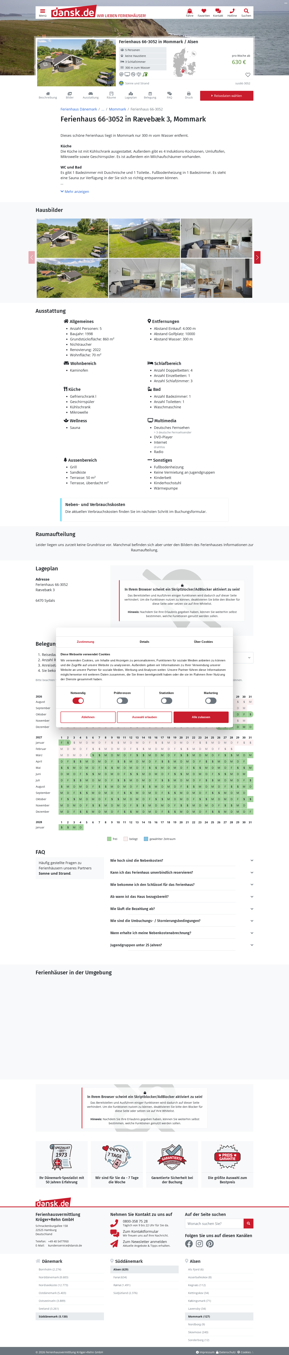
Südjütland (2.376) (125, 1293)
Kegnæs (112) (197, 1285)
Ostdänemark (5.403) (52, 1293)
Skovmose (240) (198, 1332)
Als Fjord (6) (195, 1269)
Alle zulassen (201, 717)
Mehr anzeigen (76, 191)
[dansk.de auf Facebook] (189, 1244)
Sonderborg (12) (198, 1340)
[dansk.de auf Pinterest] (210, 1244)
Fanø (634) (120, 1277)
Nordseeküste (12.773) (53, 1285)
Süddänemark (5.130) (53, 1316)
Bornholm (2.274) (50, 1269)
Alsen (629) (120, 1269)
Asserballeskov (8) (200, 1277)
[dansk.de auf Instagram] (199, 1244)
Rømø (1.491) (121, 1285)
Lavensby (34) (197, 1308)
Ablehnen (88, 717)
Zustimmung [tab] (85, 641)
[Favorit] (248, 75)
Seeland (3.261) (49, 1308)
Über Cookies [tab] (203, 641)
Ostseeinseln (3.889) (52, 1301)
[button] (43, 12)
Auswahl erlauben (144, 717)
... (102, 109)
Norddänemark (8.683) (53, 1277)
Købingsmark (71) (199, 1301)
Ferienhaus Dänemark (79, 109)
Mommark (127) (199, 1316)
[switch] (122, 701)
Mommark (117, 109)
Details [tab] (144, 641)
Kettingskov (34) (198, 1293)
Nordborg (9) (196, 1324)
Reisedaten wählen (228, 96)
